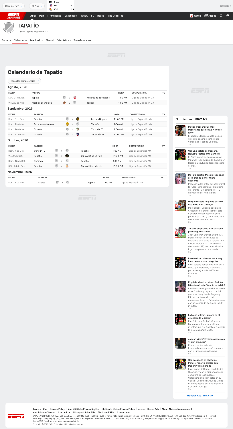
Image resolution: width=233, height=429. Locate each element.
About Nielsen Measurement (177, 409)
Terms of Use (40, 409)
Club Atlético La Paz (91, 156)
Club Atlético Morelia (91, 166)
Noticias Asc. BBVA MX (200, 395)
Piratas (41, 182)
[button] (221, 15)
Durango (38, 161)
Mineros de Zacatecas (98, 97)
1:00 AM (122, 97)
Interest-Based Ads (148, 409)
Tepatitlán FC (98, 134)
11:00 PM (119, 119)
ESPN (13, 16)
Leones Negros (98, 119)
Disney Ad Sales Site (84, 412)
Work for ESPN (106, 412)
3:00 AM (116, 161)
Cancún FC (40, 150)
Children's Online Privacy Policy (118, 409)
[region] (87, 97)
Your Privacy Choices (44, 412)
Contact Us (64, 412)
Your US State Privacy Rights (83, 409)
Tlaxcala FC (97, 129)
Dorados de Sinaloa (44, 124)
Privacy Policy (57, 409)
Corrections (123, 412)
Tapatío (35, 97)
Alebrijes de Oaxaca (42, 102)
